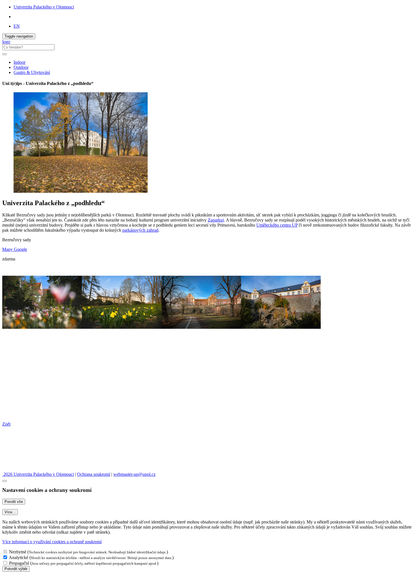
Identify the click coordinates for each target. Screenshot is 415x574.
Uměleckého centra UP (277, 225)
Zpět (6, 424)
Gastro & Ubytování (32, 72)
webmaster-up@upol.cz (134, 474)
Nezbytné (17, 551)
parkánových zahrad (140, 230)
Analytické (18, 557)
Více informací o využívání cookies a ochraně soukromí (52, 541)
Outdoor (21, 67)
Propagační (19, 563)
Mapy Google (14, 249)
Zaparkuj (216, 220)
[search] (4, 54)
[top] (4, 481)
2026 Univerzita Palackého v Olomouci (38, 474)
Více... (10, 512)
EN (17, 26)
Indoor (19, 62)
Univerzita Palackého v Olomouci (44, 7)
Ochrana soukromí (93, 474)
